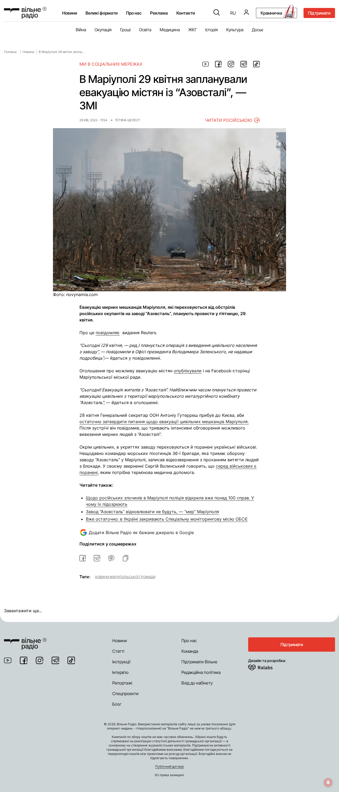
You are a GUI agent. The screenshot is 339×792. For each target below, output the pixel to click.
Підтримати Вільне (199, 661)
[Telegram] (55, 660)
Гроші (125, 29)
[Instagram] (39, 660)
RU (233, 13)
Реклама (159, 13)
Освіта (145, 29)
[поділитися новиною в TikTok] (256, 64)
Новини (69, 13)
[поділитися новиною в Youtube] (205, 64)
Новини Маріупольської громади (125, 577)
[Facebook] (23, 660)
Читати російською (228, 120)
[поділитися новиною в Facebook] (218, 64)
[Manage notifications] (328, 782)
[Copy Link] (125, 558)
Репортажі (122, 683)
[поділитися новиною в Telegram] (243, 64)
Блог (117, 704)
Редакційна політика (201, 672)
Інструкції (121, 661)
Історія (211, 29)
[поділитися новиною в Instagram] (231, 64)
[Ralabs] (267, 666)
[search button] (216, 13)
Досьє (258, 29)
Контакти (185, 13)
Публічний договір (169, 766)
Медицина (170, 29)
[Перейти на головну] (25, 12)
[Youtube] (7, 660)
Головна (10, 52)
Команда (189, 651)
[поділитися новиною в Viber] (111, 558)
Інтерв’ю (120, 672)
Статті (118, 651)
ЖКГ (192, 29)
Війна (81, 29)
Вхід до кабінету (197, 683)
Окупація (103, 29)
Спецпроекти (125, 693)
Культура (234, 29)
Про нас (189, 640)
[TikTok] (71, 660)
